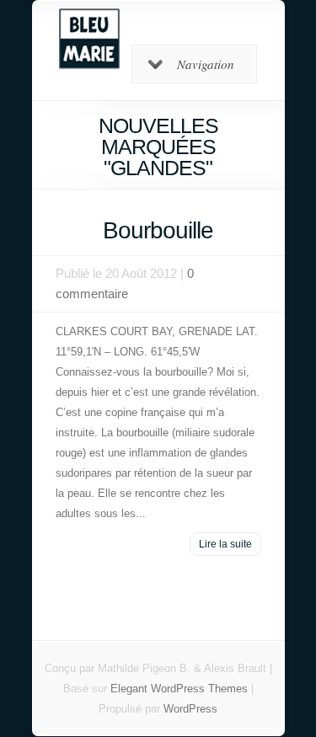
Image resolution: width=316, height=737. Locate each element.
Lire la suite (225, 544)
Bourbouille (158, 230)
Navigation (205, 64)
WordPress (190, 708)
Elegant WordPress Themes (179, 688)
